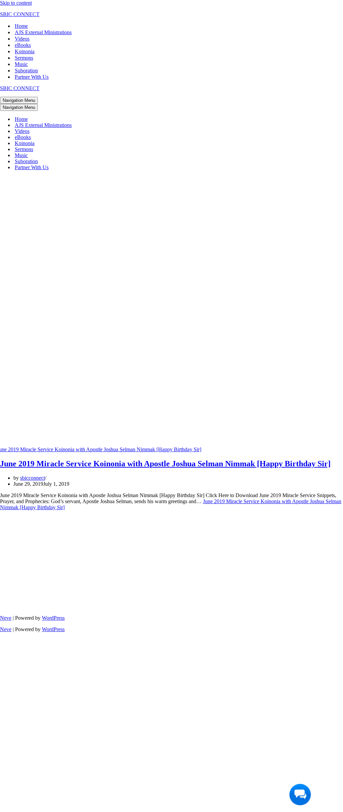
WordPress (53, 618)
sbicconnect (32, 478)
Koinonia (25, 51)
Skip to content (16, 3)
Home (21, 26)
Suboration (26, 70)
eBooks (23, 45)
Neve (5, 618)
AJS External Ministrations (43, 32)
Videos (22, 39)
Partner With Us (32, 77)
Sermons (24, 58)
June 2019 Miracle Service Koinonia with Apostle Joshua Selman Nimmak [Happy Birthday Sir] (165, 463)
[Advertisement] (171, 223)
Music (21, 64)
